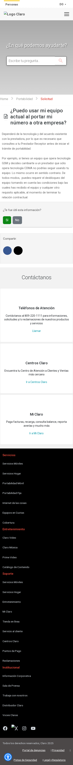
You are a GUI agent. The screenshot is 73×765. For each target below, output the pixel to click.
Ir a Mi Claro (36, 433)
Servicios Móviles (13, 463)
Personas (11, 4)
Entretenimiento (12, 601)
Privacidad (58, 750)
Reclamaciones (11, 660)
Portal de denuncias (33, 750)
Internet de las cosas (14, 502)
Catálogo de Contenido (16, 567)
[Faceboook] (7, 729)
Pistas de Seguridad (25, 759)
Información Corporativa (17, 675)
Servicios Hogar (12, 473)
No (17, 220)
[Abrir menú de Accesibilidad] (8, 757)
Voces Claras (10, 715)
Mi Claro (7, 611)
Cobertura (8, 522)
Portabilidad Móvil (13, 483)
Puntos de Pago (12, 650)
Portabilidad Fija (12, 493)
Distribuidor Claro (13, 705)
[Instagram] (26, 729)
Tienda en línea (11, 621)
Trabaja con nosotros (15, 695)
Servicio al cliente (13, 631)
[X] (16, 729)
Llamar (36, 330)
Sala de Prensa (11, 685)
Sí (7, 220)
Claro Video (9, 537)
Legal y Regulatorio (55, 759)
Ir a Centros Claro (36, 382)
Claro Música (10, 547)
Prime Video (10, 557)
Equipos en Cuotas (13, 512)
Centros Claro (11, 641)
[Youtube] (35, 729)
